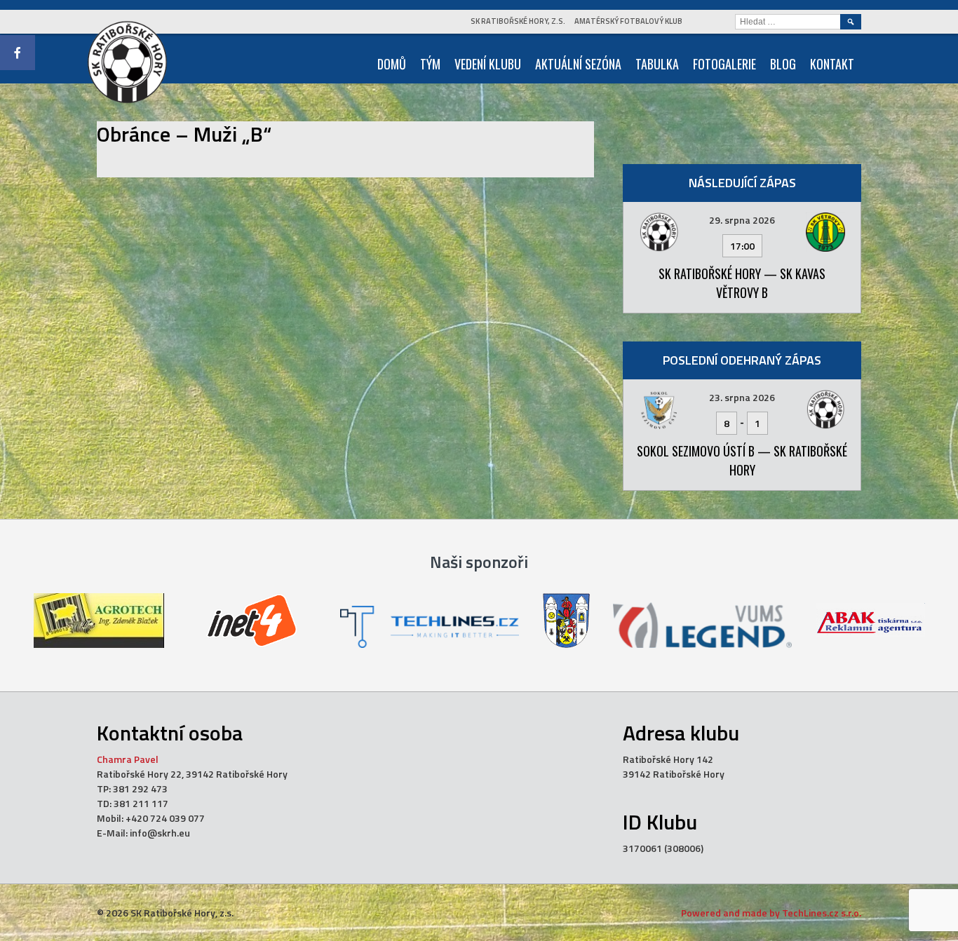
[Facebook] (17, 52)
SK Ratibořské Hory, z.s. (518, 21)
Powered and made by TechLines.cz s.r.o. (771, 912)
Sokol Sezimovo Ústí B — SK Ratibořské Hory (742, 460)
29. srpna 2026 (742, 219)
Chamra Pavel (127, 759)
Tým (430, 64)
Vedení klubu (487, 64)
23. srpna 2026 (742, 397)
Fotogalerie (724, 64)
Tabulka (657, 64)
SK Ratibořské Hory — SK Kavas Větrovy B (742, 283)
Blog (783, 64)
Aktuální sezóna (578, 64)
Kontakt (832, 64)
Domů (391, 64)
